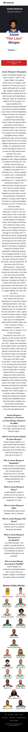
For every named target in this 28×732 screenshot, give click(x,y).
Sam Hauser (20, 678)
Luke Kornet (7, 678)
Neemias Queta (7, 627)
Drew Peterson (21, 596)
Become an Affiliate (14, 720)
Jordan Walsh (7, 607)
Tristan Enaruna (7, 596)
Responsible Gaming (21, 717)
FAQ (6, 714)
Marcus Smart (7, 708)
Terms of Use (5, 717)
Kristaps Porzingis (7, 617)
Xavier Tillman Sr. (20, 607)
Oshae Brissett (20, 627)
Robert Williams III (14, 698)
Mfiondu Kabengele (14, 647)
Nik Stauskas (20, 668)
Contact (16, 714)
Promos (21, 714)
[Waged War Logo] (8, 3)
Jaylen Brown (20, 708)
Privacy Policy (12, 717)
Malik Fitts (7, 688)
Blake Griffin (7, 657)
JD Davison (20, 657)
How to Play (10, 714)
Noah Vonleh (14, 637)
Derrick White (20, 688)
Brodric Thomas (7, 668)
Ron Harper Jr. (21, 617)
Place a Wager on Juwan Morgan (14, 62)
